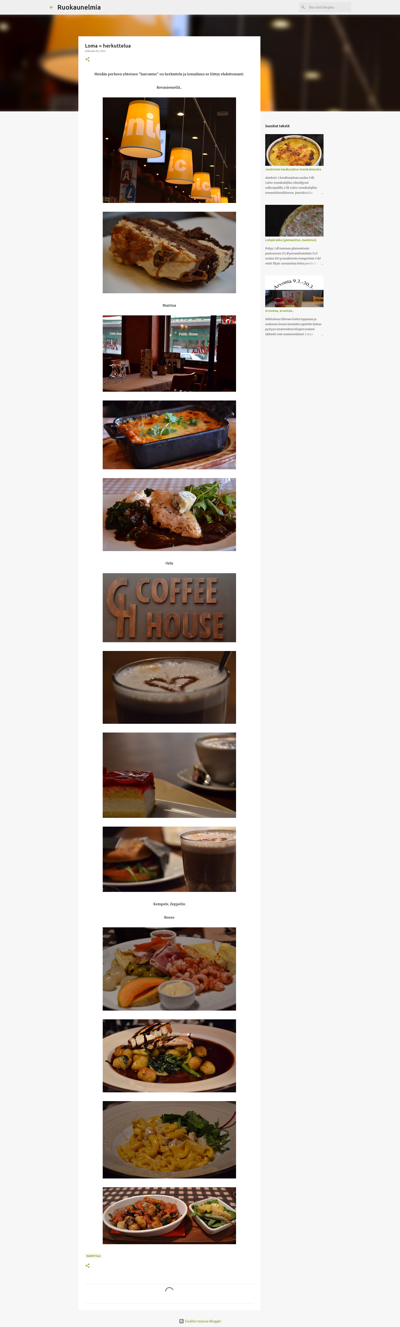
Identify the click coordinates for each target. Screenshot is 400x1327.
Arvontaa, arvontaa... (279, 310)
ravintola (93, 1256)
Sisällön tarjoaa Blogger (202, 1321)
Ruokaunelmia (79, 7)
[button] (87, 59)
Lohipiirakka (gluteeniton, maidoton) (290, 240)
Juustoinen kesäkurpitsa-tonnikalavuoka (293, 169)
